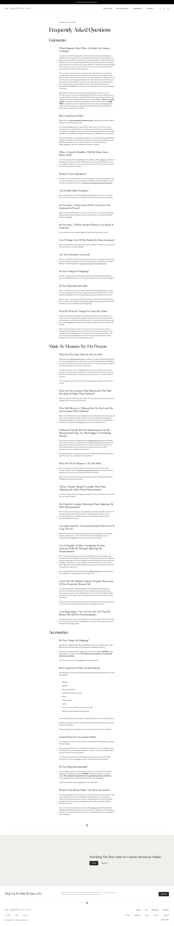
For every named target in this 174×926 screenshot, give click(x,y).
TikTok (147, 915)
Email (83, 232)
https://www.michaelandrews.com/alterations (97, 183)
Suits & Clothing (122, 8)
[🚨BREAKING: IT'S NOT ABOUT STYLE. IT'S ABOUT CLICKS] (71, 860)
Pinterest (156, 915)
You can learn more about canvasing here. (93, 263)
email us (66, 144)
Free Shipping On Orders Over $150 (86, 2)
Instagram (137, 915)
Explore (150, 8)
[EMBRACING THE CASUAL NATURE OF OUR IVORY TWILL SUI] (45, 860)
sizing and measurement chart (88, 470)
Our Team (8, 915)
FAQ (146, 910)
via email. (69, 217)
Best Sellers (108, 8)
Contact (166, 910)
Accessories (137, 8)
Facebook (166, 915)
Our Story (104, 863)
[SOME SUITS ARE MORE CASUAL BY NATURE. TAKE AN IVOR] (18, 860)
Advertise (155, 910)
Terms (17, 915)
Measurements (76, 359)
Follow (94, 863)
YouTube (127, 915)
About (138, 910)
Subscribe (164, 894)
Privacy (25, 915)
